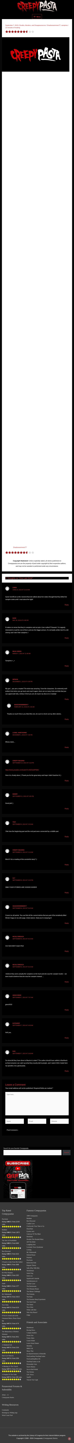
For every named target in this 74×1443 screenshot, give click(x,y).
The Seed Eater (31, 1302)
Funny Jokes (30, 1338)
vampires (64, 25)
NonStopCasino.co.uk (33, 1361)
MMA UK (30, 1348)
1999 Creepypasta (32, 1216)
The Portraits (30, 1294)
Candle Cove (31, 1224)
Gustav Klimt (31, 1341)
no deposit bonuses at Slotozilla (36, 1354)
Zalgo (28, 1315)
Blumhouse (30, 1327)
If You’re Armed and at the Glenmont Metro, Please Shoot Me (11, 1318)
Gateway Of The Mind (34, 1234)
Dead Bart (30, 1229)
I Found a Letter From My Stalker (12, 1262)
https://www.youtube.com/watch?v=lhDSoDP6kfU (22, 770)
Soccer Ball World (32, 1369)
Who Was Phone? (32, 1312)
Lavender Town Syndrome (35, 1247)
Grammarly (5, 1410)
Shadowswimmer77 (54, 25)
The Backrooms (31, 1286)
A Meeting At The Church (10, 1366)
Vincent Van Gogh (32, 1380)
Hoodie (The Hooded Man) (35, 1239)
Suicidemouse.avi (32, 1281)
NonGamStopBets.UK (33, 1359)
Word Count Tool (7, 1415)
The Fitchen (30, 1372)
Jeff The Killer (31, 1242)
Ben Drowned (6, 1251)
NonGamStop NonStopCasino (36, 1356)
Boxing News (31, 1330)
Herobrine (30, 1237)
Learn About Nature (33, 1343)
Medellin (29, 1346)
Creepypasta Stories (8, 1397)
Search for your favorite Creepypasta (15, 1148)
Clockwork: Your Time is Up (35, 1226)
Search (66, 1152)
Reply (67, 605)
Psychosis (5, 1219)
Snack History (31, 1367)
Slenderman (30, 1271)
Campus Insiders (32, 1333)
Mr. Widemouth (6, 1294)
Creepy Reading (18, 760)
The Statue (30, 1304)
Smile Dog (30, 1273)
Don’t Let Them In (7, 1356)
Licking (29, 1250)
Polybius (29, 1257)
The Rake (30, 1297)
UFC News (30, 1375)
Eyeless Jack (30, 1231)
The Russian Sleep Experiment (36, 1299)
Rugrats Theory (31, 1265)
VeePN (29, 1377)
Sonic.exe (30, 1276)
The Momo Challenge (33, 1291)
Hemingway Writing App (9, 1413)
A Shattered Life (7, 1345)
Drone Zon (30, 1335)
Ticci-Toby (5, 1305)
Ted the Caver (31, 1284)
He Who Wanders (7, 1273)
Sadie (3, 1283)
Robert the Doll (31, 1263)
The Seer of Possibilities (9, 1240)
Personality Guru (32, 1364)
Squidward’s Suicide (33, 1278)
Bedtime (4, 1230)
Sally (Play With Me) (33, 1268)
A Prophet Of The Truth (9, 1374)
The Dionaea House (33, 1289)
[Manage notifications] (69, 1438)
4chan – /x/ (5, 1395)
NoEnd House (31, 1255)
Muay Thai (30, 1351)
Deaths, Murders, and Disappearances (32, 25)
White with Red (31, 1310)
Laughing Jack (31, 1244)
